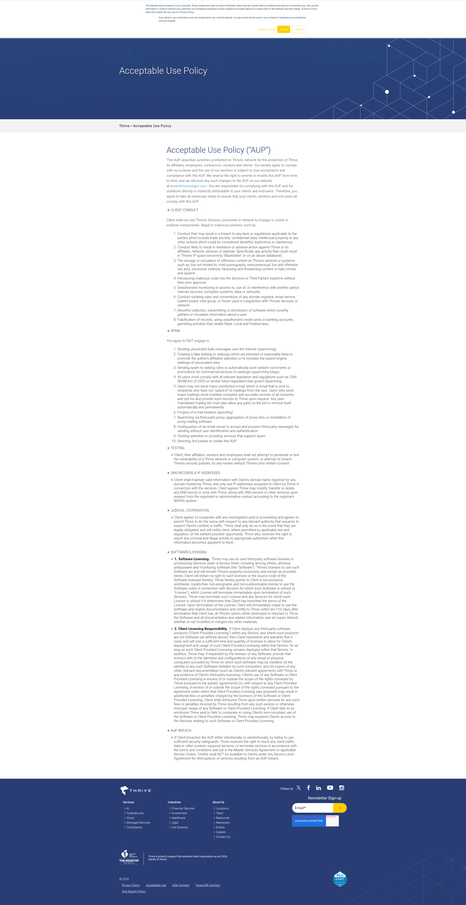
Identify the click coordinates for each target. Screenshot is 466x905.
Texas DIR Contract (208, 885)
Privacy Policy (131, 885)
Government (179, 813)
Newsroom (223, 822)
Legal (174, 822)
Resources (222, 818)
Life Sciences (179, 827)
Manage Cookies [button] (266, 29)
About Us (218, 802)
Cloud (130, 818)
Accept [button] (283, 29)
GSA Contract (180, 885)
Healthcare (178, 818)
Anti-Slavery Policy (134, 891)
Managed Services (138, 822)
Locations (222, 808)
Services (128, 802)
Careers (221, 832)
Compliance (134, 827)
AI (128, 808)
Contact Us (223, 837)
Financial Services (183, 808)
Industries (174, 802)
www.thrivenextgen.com (188, 186)
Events (220, 827)
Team (219, 813)
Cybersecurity (135, 813)
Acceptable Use (156, 885)
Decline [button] (299, 29)
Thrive (124, 126)
